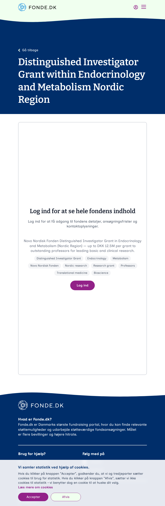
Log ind (82, 285)
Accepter (33, 497)
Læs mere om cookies (35, 487)
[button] (82, 248)
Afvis (65, 497)
